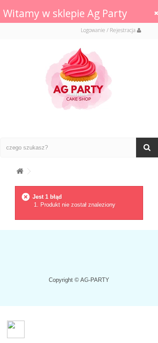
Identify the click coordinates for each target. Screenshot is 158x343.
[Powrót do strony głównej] (19, 169)
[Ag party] (79, 78)
